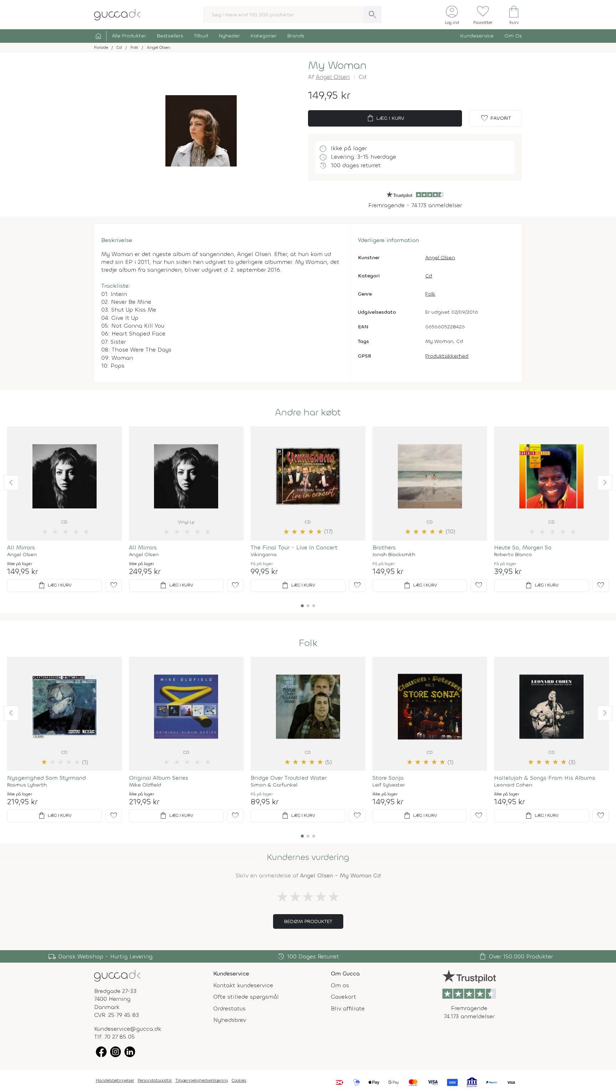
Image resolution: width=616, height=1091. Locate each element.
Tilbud (201, 35)
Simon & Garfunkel (274, 785)
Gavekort (343, 996)
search (372, 14)
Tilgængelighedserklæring (201, 1080)
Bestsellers (170, 35)
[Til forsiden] (117, 14)
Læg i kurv (385, 118)
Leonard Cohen (513, 785)
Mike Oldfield (145, 785)
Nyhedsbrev (229, 1020)
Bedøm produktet (308, 921)
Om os (340, 985)
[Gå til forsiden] (117, 975)
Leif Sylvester (389, 785)
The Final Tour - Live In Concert (294, 547)
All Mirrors (21, 547)
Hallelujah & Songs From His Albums (544, 777)
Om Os (513, 35)
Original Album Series (158, 777)
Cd (428, 275)
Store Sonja (388, 777)
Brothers (384, 547)
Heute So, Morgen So (522, 547)
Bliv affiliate (348, 1008)
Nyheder (229, 35)
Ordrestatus (229, 1008)
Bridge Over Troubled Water (289, 777)
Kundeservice (477, 35)
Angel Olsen (333, 77)
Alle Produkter (129, 35)
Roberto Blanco (513, 555)
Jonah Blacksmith (394, 555)
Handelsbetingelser (115, 1080)
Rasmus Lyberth (27, 785)
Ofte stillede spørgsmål (246, 996)
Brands (295, 35)
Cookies (239, 1080)
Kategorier (264, 35)
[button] (11, 482)
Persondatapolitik (155, 1080)
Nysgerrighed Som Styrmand (46, 777)
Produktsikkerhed (446, 356)
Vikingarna (264, 555)
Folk (430, 294)
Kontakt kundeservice (243, 985)
